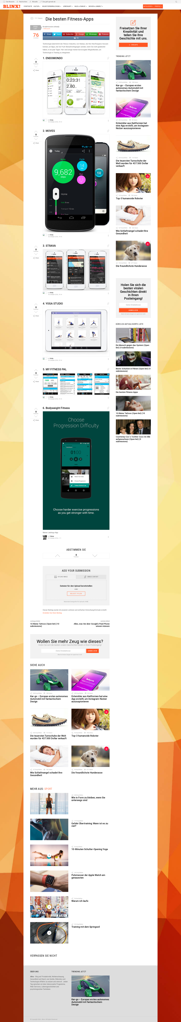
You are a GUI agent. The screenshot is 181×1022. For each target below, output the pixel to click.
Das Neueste (10, 2)
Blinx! (12, 7)
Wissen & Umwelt (95, 6)
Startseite (28, 6)
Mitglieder (148, 6)
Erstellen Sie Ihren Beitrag (52, 613)
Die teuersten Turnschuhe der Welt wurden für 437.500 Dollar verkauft (48, 737)
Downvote (36, 66)
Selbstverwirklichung (51, 6)
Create (134, 45)
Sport (48, 788)
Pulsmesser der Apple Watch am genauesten (88, 876)
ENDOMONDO (53, 58)
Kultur (36, 6)
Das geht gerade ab (49, 2)
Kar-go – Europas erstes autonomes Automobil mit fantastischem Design (49, 699)
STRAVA (49, 245)
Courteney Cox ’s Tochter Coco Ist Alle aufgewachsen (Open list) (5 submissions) (133, 439)
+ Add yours (46, 28)
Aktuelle (35, 2)
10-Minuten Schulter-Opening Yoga (89, 849)
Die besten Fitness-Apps (127, 392)
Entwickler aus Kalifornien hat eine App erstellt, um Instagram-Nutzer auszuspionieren (89, 699)
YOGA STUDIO (53, 303)
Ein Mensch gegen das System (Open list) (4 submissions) (132, 346)
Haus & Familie (79, 6)
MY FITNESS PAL (55, 369)
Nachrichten (23, 2)
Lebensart (67, 6)
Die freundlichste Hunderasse (86, 772)
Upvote (36, 59)
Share (37, 70)
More (108, 120)
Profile (158, 6)
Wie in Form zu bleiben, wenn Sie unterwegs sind (88, 799)
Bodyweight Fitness (56, 408)
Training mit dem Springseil (85, 927)
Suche (176, 1)
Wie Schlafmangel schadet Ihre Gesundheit (46, 774)
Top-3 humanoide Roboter (85, 735)
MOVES (49, 130)
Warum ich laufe (79, 901)
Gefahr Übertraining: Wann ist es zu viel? (89, 824)
